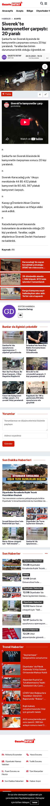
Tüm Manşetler (36, 771)
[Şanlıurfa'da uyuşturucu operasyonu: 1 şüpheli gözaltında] (13, 337)
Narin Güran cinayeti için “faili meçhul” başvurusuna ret (33, 608)
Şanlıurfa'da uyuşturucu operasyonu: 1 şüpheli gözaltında (34, 622)
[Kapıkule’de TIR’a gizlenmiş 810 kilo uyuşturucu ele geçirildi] (37, 387)
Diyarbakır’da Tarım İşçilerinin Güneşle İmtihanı (34, 594)
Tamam (34, 802)
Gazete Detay (25, 309)
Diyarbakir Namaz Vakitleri (11, 763)
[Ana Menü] (45, 3)
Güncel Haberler (30, 630)
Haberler (6, 19)
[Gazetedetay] (12, 4)
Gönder (8, 444)
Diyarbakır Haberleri (32, 561)
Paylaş (8, 94)
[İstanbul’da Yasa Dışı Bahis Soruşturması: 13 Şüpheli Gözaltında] (37, 337)
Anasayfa (7, 11)
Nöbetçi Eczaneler (13, 755)
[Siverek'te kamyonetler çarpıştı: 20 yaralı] (25, 76)
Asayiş (19, 11)
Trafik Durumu (35, 761)
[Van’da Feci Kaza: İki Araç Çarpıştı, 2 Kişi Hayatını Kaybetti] (13, 363)
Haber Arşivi (35, 781)
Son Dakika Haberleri (14, 781)
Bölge (30, 11)
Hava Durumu (36, 755)
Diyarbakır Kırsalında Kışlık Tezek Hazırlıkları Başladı (33, 567)
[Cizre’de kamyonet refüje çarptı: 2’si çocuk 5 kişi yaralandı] (13, 387)
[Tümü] (46, 553)
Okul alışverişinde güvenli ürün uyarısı (32, 636)
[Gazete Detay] (9, 311)
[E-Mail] (20, 315)
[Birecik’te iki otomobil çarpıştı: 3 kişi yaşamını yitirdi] (37, 363)
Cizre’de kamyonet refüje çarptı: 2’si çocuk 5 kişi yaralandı (12, 398)
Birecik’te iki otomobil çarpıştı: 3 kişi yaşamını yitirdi (36, 374)
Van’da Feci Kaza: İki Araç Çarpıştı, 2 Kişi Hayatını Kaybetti (12, 374)
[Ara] (41, 3)
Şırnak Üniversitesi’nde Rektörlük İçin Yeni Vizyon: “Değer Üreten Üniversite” (34, 580)
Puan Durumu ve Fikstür (11, 772)
